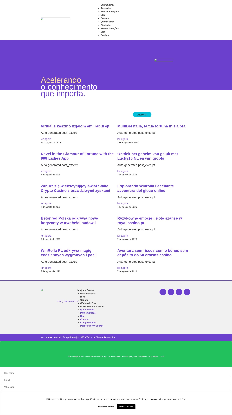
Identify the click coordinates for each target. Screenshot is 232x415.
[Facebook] (179, 292)
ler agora (46, 139)
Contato (105, 18)
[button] (142, 114)
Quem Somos (108, 5)
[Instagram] (171, 292)
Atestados (106, 8)
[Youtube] (187, 292)
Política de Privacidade (92, 306)
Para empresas (88, 293)
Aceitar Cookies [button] (126, 407)
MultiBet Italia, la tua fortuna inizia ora (151, 126)
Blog (103, 15)
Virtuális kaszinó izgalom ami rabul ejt (75, 126)
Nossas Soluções (110, 11)
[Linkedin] (163, 292)
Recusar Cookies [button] (106, 407)
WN (189, 337)
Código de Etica (88, 303)
